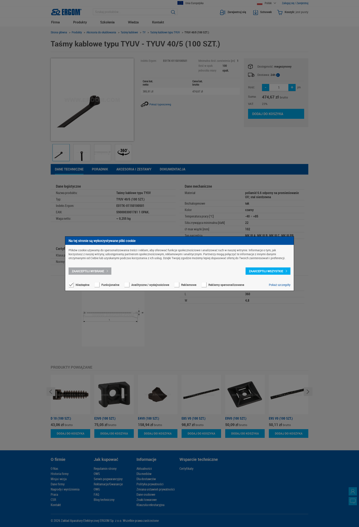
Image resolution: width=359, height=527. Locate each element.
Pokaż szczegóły (279, 285)
